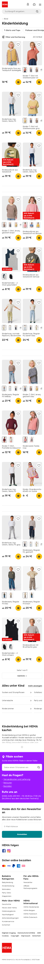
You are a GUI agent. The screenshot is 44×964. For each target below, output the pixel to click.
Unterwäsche (7, 700)
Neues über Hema (9, 908)
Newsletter (27, 882)
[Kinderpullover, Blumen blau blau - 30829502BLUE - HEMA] (31, 225)
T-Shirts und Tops (12, 30)
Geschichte (6, 904)
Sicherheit (6, 925)
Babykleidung (7, 882)
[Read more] (22, 746)
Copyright (15, 936)
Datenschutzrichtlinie (26, 933)
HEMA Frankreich (30, 914)
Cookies (5, 936)
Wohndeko (6, 889)
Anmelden (22, 834)
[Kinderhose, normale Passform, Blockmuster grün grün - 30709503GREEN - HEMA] (4, 327)
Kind (6, 19)
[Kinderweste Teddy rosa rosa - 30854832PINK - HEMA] (25, 440)
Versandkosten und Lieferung (16, 779)
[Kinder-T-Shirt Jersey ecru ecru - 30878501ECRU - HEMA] (11, 440)
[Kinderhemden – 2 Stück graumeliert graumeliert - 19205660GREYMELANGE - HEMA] (4, 276)
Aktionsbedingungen (10, 918)
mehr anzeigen (35, 686)
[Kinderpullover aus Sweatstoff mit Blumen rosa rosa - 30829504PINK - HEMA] (25, 225)
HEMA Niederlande (31, 907)
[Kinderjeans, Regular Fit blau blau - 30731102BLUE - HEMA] (4, 595)
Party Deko (6, 893)
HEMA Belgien (29, 910)
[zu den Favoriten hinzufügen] (18, 44)
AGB (39, 933)
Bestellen (7, 786)
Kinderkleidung (8, 886)
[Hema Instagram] (9, 851)
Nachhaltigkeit (8, 915)
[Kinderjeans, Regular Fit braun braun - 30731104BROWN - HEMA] (11, 595)
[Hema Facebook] (4, 851)
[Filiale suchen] (38, 767)
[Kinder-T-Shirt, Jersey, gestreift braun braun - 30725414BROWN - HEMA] (37, 69)
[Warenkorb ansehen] (34, 4)
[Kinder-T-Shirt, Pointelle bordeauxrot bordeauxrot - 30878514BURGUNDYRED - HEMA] (4, 440)
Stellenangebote (9, 911)
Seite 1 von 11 (22, 670)
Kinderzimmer (8, 708)
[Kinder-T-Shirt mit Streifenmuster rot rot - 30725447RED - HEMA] (25, 69)
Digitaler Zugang (9, 933)
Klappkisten (6, 896)
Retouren (7, 783)
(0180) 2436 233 (9, 796)
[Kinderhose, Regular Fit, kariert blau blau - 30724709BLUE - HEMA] (10, 327)
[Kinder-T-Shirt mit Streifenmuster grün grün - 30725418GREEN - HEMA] (25, 120)
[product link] (11, 53)
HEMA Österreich (30, 917)
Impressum (25, 936)
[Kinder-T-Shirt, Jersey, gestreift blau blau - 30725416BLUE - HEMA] (31, 69)
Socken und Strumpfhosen (13, 692)
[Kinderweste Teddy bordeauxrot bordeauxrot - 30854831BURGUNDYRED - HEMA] (31, 440)
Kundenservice (8, 921)
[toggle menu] (40, 5)
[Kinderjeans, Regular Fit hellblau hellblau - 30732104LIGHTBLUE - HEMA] (4, 388)
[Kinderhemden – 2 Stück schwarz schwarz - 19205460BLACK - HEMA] (11, 276)
